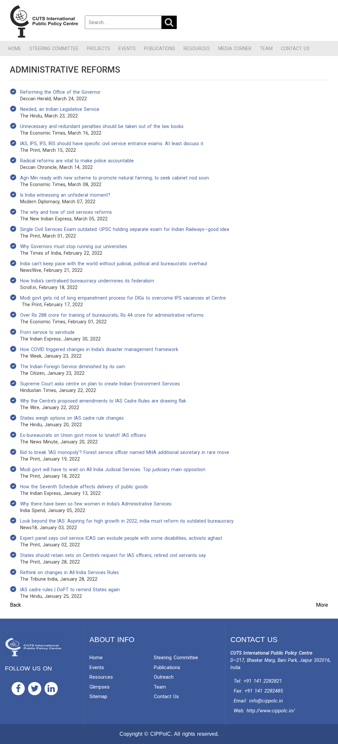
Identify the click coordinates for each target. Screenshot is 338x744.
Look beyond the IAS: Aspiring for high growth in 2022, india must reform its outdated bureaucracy (127, 521)
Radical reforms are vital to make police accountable (77, 160)
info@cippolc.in (266, 701)
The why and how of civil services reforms (66, 212)
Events (127, 48)
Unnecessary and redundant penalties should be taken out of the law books (102, 126)
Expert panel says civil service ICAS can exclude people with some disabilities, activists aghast (121, 538)
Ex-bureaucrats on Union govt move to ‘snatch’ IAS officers (83, 435)
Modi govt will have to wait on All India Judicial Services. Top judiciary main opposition (112, 469)
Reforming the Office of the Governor (60, 92)
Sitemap (98, 696)
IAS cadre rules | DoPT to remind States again (70, 589)
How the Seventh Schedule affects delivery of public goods (84, 486)
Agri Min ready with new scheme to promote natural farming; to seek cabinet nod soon (114, 177)
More (322, 605)
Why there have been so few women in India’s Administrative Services (96, 503)
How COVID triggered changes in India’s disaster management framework (99, 349)
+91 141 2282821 (263, 681)
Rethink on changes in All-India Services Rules (69, 572)
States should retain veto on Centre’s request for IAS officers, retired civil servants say (113, 555)
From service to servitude (47, 332)
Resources (197, 48)
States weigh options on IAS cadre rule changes (72, 418)
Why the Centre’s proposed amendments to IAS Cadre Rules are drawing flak (103, 401)
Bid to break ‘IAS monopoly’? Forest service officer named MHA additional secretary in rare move (124, 452)
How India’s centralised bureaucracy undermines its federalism (87, 280)
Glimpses (99, 687)
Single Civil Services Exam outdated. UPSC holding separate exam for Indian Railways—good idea (124, 229)
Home (14, 48)
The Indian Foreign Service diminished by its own (72, 366)
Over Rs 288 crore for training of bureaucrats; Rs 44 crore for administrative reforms (112, 315)
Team (266, 48)
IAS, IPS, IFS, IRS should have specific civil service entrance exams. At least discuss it (111, 143)
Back (15, 605)
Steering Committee (54, 48)
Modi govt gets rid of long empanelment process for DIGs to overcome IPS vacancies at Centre (123, 298)
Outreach (164, 677)
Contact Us (295, 48)
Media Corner (235, 48)
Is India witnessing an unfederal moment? (65, 195)
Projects (98, 48)
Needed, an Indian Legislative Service (59, 109)
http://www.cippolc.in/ (271, 711)
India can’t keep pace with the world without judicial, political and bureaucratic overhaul (113, 263)
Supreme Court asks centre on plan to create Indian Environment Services (100, 383)
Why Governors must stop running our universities (73, 246)
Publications (159, 48)
